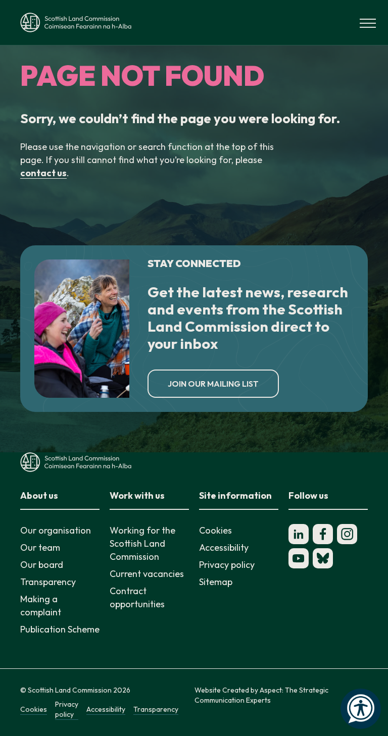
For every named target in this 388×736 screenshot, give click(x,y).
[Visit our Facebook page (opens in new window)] (323, 534)
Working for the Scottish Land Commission (142, 543)
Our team (40, 547)
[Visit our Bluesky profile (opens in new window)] (323, 558)
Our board (41, 564)
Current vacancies (147, 574)
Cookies (215, 530)
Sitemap (215, 582)
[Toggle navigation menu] (368, 22)
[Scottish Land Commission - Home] (75, 22)
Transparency (48, 582)
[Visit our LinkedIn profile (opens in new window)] (298, 534)
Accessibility (224, 547)
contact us (43, 173)
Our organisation (55, 530)
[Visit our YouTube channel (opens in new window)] (298, 558)
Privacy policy (227, 564)
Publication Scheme (60, 629)
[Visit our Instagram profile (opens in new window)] (347, 534)
